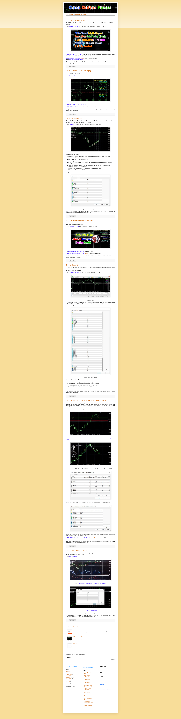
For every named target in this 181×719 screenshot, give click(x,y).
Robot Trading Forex (88, 696)
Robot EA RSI (86, 689)
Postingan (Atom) (74, 626)
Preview (85, 106)
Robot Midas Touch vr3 (74, 118)
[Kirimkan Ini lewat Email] (69, 66)
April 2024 (68, 683)
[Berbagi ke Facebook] (73, 66)
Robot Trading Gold (88, 698)
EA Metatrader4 (87, 679)
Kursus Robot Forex (88, 685)
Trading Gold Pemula (88, 705)
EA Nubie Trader (87, 682)
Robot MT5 (86, 695)
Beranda (87, 624)
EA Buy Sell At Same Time (78, 636)
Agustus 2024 (68, 678)
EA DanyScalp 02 (72, 265)
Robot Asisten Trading (88, 686)
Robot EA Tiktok (87, 691)
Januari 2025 (68, 675)
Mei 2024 (68, 681)
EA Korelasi (86, 676)
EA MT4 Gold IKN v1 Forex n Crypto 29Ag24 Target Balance (86, 400)
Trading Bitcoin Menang (88, 702)
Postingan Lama (111, 624)
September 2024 (69, 677)
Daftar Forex (75, 643)
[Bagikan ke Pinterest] (75, 66)
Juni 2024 (68, 680)
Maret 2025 (68, 672)
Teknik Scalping (87, 699)
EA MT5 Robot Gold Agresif (75, 20)
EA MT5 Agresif (87, 681)
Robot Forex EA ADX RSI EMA (76, 550)
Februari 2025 (69, 674)
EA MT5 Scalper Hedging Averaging (78, 71)
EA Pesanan (86, 683)
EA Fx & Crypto (87, 675)
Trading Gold (86, 704)
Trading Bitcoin (87, 701)
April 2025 (68, 671)
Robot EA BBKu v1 (87, 688)
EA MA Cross (86, 678)
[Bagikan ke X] (72, 66)
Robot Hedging (87, 692)
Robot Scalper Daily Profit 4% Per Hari (79, 220)
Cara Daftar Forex (76, 629)
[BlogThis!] (71, 66)
